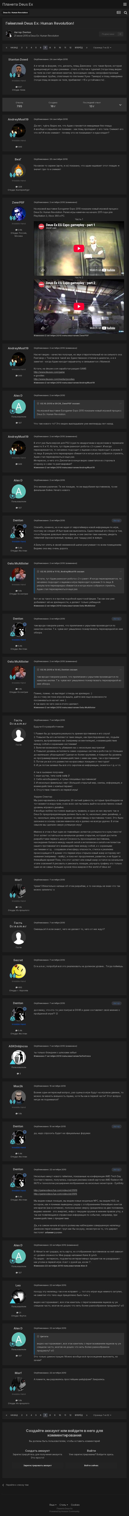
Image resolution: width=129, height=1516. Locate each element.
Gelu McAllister (18, 563)
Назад (14, 47)
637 (20, 87)
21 (19, 1312)
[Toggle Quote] (38, 403)
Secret (18, 960)
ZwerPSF (18, 202)
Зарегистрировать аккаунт (37, 1465)
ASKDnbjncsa (18, 1046)
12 (70, 47)
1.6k (20, 591)
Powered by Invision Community (64, 1511)
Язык (52, 1504)
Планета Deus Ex (17, 4)
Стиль (63, 1504)
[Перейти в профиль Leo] (19, 1296)
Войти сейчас (91, 1465)
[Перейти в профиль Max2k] (19, 1097)
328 (20, 186)
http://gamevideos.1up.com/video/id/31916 (55, 1190)
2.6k (19, 230)
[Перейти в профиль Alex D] (19, 407)
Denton (27, 32)
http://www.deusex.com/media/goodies (54, 379)
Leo (18, 1285)
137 (20, 422)
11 (65, 47)
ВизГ (18, 159)
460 (20, 987)
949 (20, 146)
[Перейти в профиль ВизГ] (19, 170)
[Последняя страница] (87, 48)
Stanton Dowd (18, 59)
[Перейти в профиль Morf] (19, 891)
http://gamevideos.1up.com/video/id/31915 (55, 1193)
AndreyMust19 (18, 119)
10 (60, 47)
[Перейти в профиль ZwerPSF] (19, 213)
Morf (18, 880)
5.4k (19, 547)
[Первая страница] (6, 48)
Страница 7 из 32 (101, 47)
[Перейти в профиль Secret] (19, 971)
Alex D (18, 395)
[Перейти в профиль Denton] (9, 34)
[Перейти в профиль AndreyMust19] (19, 130)
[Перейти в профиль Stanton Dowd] (19, 70)
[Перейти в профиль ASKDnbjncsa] (19, 1057)
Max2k (18, 1086)
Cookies (75, 1504)
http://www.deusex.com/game (49, 372)
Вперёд (79, 47)
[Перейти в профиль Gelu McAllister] (19, 574)
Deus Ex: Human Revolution (45, 35)
